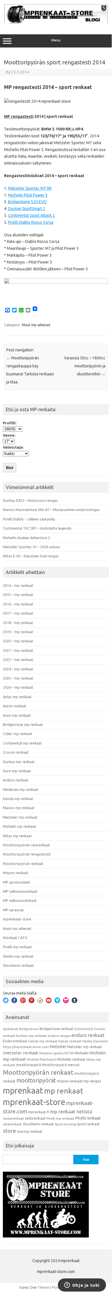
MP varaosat (13, 910)
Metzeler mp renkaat (20, 817)
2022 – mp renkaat (18, 660)
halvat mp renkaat (43, 1041)
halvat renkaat (70, 1041)
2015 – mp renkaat (18, 595)
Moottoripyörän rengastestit (27, 854)
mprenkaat (23, 1090)
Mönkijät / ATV (15, 938)
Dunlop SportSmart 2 (26, 208)
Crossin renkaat (16, 752)
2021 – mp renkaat (18, 650)
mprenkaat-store (17, 919)
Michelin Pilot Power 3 (28, 195)
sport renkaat (88, 1124)
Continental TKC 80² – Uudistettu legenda (37, 528)
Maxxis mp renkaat (18, 808)
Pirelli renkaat (88, 1118)
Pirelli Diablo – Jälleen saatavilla (29, 519)
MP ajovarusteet (16, 882)
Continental (83, 1029)
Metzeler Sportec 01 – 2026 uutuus (31, 547)
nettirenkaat (35, 1118)
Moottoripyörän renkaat (23, 864)
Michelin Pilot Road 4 (41, 1059)
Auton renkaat (14, 706)
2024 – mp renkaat (18, 669)
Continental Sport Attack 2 (31, 215)
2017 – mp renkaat (18, 613)
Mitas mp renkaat (17, 836)
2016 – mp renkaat (18, 604)
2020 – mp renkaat (18, 641)
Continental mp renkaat (22, 743)
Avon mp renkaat (17, 715)
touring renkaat (29, 1131)
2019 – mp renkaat (18, 632)
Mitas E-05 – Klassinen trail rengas (31, 556)
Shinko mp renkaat (18, 956)
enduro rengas (59, 1035)
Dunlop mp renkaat (19, 762)
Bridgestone (29, 1029)
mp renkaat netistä (71, 1111)
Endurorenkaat (15, 1041)
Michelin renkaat (71, 1059)
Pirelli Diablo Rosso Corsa (30, 222)
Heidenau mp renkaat (20, 789)
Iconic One (28, 1287)
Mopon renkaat (15, 873)
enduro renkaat (15, 780)
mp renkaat (63, 1090)
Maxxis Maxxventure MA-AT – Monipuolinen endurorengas (51, 510)
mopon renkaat (69, 1081)
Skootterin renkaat (18, 965)
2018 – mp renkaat (18, 623)
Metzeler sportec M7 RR (56, 1053)
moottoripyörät (36, 1080)
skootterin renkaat (38, 1124)
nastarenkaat (13, 1118)
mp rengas (92, 1081)
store (9, 1131)
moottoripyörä (28, 1065)
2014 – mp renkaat (18, 585)
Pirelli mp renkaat (17, 947)
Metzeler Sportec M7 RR (30, 188)
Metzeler (58, 1046)
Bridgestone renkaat (56, 1029)
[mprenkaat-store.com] (56, 282)
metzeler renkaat (20, 1052)
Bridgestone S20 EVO (27, 201)
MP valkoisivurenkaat (20, 891)
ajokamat (10, 1029)
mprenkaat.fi (38, 1112)
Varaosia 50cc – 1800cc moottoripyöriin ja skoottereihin (84, 366)
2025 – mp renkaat (18, 678)
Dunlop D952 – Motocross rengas (30, 500)
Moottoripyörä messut (61, 1065)
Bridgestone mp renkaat (23, 724)
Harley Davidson (95, 1041)
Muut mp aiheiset (36, 325)
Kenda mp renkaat (18, 799)
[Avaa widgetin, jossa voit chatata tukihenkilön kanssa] (82, 1285)
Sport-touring (65, 1124)
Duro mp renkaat (17, 771)
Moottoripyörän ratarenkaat (26, 845)
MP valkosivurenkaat (20, 900)
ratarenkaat (12, 1124)
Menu (55, 40)
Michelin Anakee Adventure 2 (26, 538)
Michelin (81, 1053)
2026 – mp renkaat (18, 687)
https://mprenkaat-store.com (26, 1047)
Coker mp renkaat (17, 734)
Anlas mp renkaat (17, 697)
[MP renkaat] (55, 22)
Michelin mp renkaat (19, 826)
